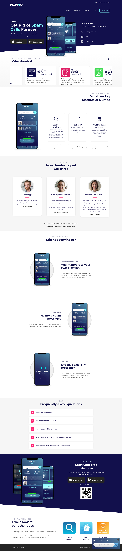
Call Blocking (89, 41)
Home (68, 10)
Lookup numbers (91, 32)
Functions (87, 10)
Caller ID (87, 36)
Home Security (86, 538)
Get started (104, 10)
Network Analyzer (103, 538)
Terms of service (84, 547)
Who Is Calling (69, 538)
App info (77, 10)
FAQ (95, 10)
